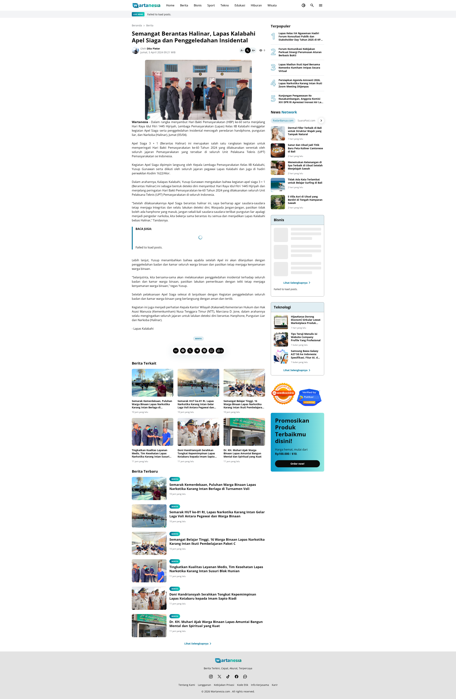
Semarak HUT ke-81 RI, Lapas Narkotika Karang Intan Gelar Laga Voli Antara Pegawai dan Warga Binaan (196, 404)
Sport (211, 5)
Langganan (204, 685)
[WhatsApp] (211, 351)
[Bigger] (253, 50)
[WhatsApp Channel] (245, 676)
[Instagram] (210, 676)
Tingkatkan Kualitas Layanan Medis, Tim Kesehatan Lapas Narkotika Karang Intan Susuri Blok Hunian (150, 453)
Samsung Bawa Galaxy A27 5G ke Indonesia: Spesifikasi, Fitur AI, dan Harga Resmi (306, 354)
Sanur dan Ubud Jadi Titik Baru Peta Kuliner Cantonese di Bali (305, 148)
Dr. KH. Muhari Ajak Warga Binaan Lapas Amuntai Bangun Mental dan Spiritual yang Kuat (242, 453)
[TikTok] (228, 676)
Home (170, 5)
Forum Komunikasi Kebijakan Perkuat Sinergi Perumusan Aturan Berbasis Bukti (300, 52)
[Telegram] (197, 351)
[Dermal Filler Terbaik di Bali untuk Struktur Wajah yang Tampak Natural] (278, 133)
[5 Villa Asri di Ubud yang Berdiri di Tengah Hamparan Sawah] (278, 202)
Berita (184, 5)
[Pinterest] (204, 351)
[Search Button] (312, 5)
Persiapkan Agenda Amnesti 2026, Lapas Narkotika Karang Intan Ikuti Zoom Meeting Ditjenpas (300, 83)
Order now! (297, 463)
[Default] (248, 50)
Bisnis (198, 5)
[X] (190, 351)
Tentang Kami (186, 685)
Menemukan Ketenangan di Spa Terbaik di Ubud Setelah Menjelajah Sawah (305, 165)
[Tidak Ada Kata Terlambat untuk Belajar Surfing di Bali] (278, 185)
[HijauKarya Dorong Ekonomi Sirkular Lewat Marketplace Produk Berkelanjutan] (281, 322)
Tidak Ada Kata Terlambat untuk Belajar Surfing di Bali (305, 181)
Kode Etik (242, 685)
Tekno (225, 5)
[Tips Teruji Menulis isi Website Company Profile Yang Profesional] (281, 339)
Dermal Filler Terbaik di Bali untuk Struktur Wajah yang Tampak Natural (305, 131)
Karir (275, 685)
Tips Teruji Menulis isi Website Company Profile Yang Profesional (305, 337)
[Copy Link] (176, 351)
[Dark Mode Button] (303, 5)
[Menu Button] (320, 5)
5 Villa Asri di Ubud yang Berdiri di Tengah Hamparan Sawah (305, 200)
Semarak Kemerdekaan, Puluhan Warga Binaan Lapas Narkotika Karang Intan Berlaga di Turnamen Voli (152, 404)
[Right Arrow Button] (321, 120)
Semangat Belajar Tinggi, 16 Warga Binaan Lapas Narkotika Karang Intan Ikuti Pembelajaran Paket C (244, 404)
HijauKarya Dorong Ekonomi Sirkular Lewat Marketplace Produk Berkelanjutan (305, 320)
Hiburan (256, 5)
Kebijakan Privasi (224, 685)
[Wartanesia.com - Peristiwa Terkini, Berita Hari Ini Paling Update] (146, 5)
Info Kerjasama (260, 685)
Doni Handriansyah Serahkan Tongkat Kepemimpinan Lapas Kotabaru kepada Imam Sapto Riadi (196, 453)
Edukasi (240, 5)
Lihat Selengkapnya (196, 643)
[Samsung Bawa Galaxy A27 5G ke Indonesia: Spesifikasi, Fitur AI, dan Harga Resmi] (281, 356)
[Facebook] (183, 351)
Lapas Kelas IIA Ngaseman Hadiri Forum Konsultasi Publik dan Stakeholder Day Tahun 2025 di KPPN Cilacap (301, 36)
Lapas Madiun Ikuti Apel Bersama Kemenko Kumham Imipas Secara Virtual (299, 67)
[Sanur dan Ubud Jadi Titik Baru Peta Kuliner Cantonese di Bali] (278, 150)
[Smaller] (242, 50)
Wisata (272, 5)
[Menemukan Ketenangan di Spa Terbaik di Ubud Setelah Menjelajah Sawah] (278, 168)
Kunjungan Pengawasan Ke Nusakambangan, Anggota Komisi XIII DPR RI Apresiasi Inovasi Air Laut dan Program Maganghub (301, 99)
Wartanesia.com (220, 691)
